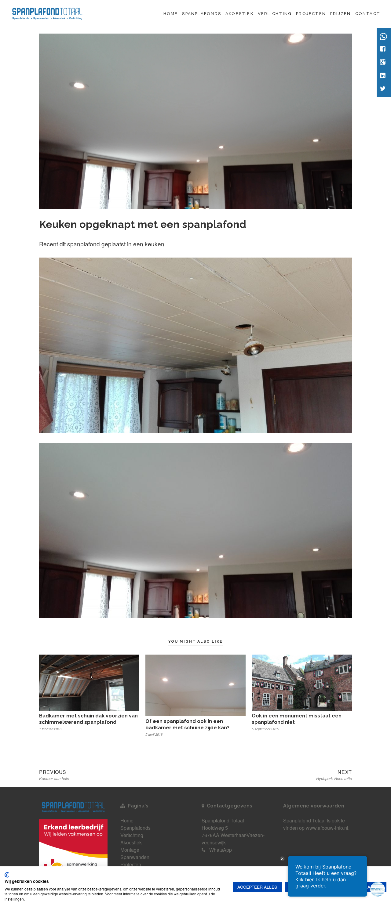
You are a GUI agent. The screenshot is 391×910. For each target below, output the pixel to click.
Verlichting (275, 13)
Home (170, 13)
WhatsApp (220, 849)
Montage (129, 849)
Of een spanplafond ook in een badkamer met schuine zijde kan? (187, 724)
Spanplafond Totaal (304, 820)
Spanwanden (134, 857)
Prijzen (340, 13)
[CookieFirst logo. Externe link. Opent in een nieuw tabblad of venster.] (7, 875)
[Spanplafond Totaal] (47, 13)
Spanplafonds (201, 13)
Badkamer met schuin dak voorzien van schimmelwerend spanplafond (88, 719)
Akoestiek (239, 13)
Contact (367, 13)
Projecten (311, 13)
